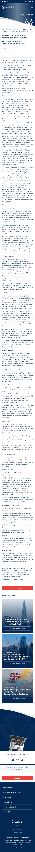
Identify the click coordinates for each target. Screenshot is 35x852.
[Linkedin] (2, 1)
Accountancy (7, 787)
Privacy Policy (17, 829)
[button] (31, 7)
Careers (17, 825)
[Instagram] (7, 1)
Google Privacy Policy (14, 842)
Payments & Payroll (9, 807)
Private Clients (8, 812)
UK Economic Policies (14, 29)
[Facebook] (5, 1)
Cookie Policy (18, 832)
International (7, 802)
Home (4, 29)
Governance (7, 797)
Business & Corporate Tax (11, 792)
